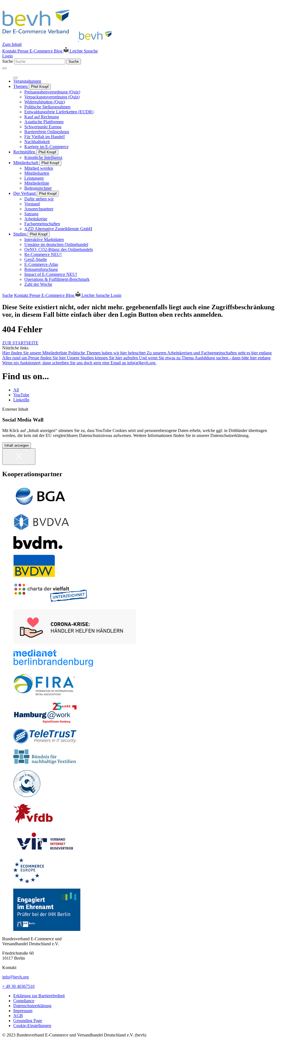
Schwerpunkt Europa (42, 126)
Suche (7, 61)
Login (7, 56)
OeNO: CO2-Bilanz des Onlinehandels (58, 249)
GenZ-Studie (35, 259)
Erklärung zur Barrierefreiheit (39, 995)
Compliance (23, 1000)
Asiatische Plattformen (44, 121)
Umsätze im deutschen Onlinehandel (56, 244)
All (16, 390)
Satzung (31, 213)
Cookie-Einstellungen (32, 1025)
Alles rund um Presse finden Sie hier (34, 357)
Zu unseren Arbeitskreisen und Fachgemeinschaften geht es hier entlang (209, 352)
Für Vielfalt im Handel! (44, 136)
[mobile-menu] (4, 68)
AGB (18, 1015)
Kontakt (9, 51)
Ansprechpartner (38, 208)
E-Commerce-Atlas (41, 264)
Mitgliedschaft (26, 162)
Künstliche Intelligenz (43, 157)
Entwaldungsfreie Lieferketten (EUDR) (58, 111)
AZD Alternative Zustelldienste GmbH (58, 228)
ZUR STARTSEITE (20, 343)
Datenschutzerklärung (32, 1005)
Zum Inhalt (12, 44)
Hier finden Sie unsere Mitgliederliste (35, 352)
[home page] (58, 39)
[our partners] (141, 496)
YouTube (21, 394)
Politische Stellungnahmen (47, 106)
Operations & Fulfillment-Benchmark (57, 279)
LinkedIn (21, 399)
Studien (20, 234)
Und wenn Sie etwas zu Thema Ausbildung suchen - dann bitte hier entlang (205, 357)
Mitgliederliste (36, 183)
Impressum (22, 1010)
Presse (23, 51)
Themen (21, 86)
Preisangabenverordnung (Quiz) (52, 92)
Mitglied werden (38, 168)
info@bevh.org (15, 977)
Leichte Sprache (83, 51)
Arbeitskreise (35, 218)
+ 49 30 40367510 (18, 986)
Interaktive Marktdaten (44, 239)
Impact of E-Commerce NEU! (50, 274)
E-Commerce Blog (47, 51)
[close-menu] (15, 77)
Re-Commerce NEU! (43, 254)
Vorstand (32, 203)
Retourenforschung (41, 269)
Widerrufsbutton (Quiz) (44, 102)
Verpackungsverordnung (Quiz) (52, 97)
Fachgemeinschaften (42, 223)
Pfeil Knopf (40, 87)
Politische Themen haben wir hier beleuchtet (107, 352)
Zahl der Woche (38, 284)
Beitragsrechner (38, 188)
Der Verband (25, 193)
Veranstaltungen (27, 81)
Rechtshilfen (24, 152)
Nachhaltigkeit (37, 141)
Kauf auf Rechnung (41, 116)
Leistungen (34, 178)
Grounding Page (27, 1020)
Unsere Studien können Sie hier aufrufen (103, 357)
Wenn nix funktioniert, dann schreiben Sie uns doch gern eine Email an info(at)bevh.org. (79, 362)
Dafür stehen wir (39, 199)
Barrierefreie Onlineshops (46, 131)
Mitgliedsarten (36, 173)
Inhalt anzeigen (16, 445)
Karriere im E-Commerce (46, 146)
